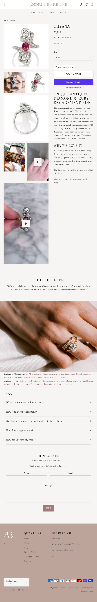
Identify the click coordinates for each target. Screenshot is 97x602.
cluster (45, 380)
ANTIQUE (58, 43)
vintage (52, 384)
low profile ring (86, 380)
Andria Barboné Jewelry (16, 590)
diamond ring (66, 380)
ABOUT (53, 13)
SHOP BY (42, 13)
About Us (28, 543)
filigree (76, 380)
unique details (30, 384)
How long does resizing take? (21, 412)
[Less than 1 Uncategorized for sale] (26, 223)
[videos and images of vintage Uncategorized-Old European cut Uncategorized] (38, 162)
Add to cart (74, 74)
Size (55, 52)
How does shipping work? (19, 430)
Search (27, 538)
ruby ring (20, 384)
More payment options (73, 88)
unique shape (42, 384)
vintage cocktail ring (64, 384)
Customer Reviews (87, 588)
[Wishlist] (86, 4)
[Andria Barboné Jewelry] (48, 4)
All (27, 374)
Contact (62, 588)
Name (26, 473)
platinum (7, 384)
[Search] (5, 4)
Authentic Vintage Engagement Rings (64, 374)
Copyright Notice (31, 556)
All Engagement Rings (38, 374)
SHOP (33, 13)
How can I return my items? (20, 439)
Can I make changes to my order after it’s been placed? (34, 421)
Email (70, 473)
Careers (27, 561)
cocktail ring (54, 380)
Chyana (12, 20)
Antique (23, 380)
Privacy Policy (30, 552)
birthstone (37, 380)
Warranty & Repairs (86, 591)
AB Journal (53, 588)
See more (63, 378)
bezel (29, 380)
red (13, 384)
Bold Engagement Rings (48, 377)
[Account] (81, 4)
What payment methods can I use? (24, 402)
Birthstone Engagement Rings (24, 377)
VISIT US (63, 13)
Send (48, 508)
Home (6, 20)
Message (48, 485)
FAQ (26, 547)
